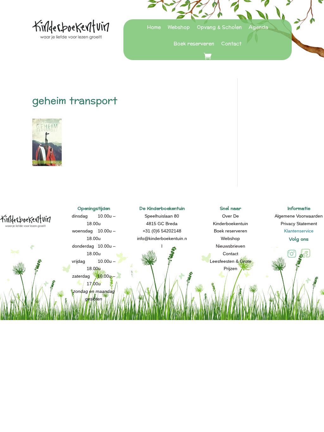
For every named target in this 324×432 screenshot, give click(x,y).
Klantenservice (299, 230)
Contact (231, 44)
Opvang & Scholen (219, 27)
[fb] (305, 257)
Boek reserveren (194, 44)
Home (154, 27)
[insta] (292, 257)
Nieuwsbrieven (230, 246)
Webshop (179, 27)
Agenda (258, 27)
